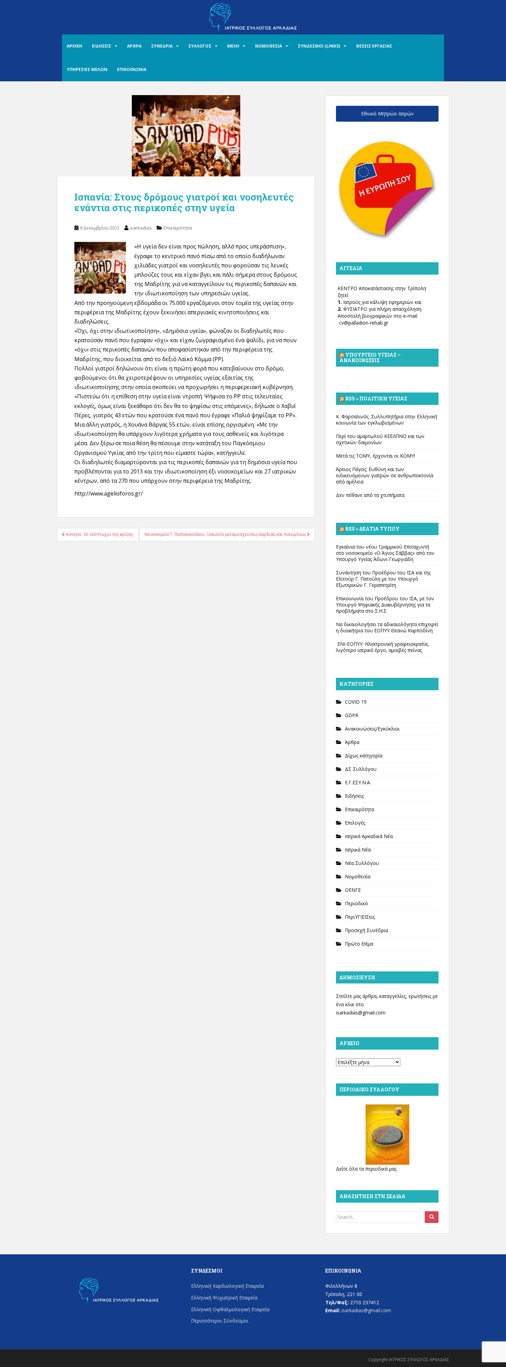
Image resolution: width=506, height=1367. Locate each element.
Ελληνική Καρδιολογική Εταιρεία (227, 1286)
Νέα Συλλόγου (362, 863)
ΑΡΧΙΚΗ (74, 46)
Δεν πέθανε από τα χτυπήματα (370, 495)
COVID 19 (356, 701)
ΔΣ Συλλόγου (361, 769)
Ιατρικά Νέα (358, 849)
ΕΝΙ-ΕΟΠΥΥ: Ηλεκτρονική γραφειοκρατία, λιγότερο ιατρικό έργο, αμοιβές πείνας (382, 647)
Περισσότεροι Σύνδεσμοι (219, 1320)
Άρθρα (352, 742)
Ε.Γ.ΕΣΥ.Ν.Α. (358, 782)
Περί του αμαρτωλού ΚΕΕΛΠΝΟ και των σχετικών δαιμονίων (380, 439)
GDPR (351, 715)
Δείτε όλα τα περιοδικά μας (366, 1168)
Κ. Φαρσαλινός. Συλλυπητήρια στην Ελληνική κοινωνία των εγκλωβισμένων (386, 419)
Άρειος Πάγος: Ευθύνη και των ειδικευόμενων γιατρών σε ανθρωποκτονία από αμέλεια (384, 475)
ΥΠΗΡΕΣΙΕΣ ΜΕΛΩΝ (87, 69)
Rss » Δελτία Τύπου (372, 529)
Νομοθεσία (357, 876)
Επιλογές (355, 822)
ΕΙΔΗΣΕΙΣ (101, 46)
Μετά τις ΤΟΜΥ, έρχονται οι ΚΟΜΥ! (375, 455)
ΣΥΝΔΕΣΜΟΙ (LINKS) (319, 46)
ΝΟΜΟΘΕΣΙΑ (268, 46)
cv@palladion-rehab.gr (363, 322)
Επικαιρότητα (178, 228)
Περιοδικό (356, 903)
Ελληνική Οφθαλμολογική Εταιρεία (230, 1309)
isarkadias (141, 228)
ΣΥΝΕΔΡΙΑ (161, 46)
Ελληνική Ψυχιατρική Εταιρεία (224, 1297)
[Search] (432, 1217)
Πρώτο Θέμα (359, 943)
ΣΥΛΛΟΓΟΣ (199, 46)
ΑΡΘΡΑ (134, 46)
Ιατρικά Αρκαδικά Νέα (369, 836)
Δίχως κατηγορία (363, 755)
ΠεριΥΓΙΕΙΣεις (360, 917)
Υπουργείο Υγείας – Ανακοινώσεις (370, 357)
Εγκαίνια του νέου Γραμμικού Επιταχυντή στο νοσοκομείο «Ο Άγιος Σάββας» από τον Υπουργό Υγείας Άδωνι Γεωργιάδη (385, 552)
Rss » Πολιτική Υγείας (376, 398)
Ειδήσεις (354, 796)
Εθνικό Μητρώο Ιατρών (387, 113)
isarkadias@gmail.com (361, 1012)
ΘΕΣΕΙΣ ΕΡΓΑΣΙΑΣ (374, 46)
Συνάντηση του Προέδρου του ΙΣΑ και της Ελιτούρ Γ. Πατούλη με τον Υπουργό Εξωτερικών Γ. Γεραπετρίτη (383, 578)
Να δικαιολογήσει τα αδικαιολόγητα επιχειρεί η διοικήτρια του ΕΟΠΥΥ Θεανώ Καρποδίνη (387, 627)
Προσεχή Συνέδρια (366, 930)
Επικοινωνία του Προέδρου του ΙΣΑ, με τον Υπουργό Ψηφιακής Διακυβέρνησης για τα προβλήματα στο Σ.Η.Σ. (385, 604)
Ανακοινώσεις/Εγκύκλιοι (372, 728)
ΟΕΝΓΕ (353, 890)
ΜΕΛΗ (233, 46)
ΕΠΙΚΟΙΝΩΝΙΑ (131, 69)
